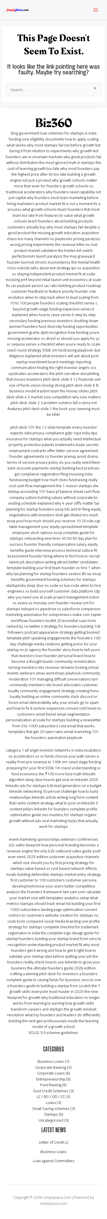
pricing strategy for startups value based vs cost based (52, 865)
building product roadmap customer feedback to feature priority (56, 288)
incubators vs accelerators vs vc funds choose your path (55, 753)
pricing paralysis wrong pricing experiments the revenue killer (55, 241)
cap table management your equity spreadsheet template (54, 524)
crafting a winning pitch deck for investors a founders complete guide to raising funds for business (52, 976)
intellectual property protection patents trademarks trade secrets (55, 442)
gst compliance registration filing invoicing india (53, 474)
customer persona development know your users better (54, 883)
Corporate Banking (50, 1067)
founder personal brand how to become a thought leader (54, 658)
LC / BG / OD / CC (51, 1096)
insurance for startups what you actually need (44, 439)
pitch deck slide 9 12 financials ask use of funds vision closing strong (55, 382)
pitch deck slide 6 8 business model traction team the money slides (53, 388)
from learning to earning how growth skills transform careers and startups (52, 1006)
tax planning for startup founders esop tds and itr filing (52, 506)
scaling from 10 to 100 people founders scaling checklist (54, 300)
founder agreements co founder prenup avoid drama (53, 456)
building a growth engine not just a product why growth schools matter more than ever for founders (53, 180)
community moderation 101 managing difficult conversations (54, 676)
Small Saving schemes (51, 1108)
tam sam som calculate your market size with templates (55, 894)
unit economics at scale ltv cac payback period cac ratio (53, 282)
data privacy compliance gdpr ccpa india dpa (60, 433)
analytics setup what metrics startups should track (52, 900)
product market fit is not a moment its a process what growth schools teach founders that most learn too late (54, 209)
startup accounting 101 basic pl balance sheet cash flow (54, 491)
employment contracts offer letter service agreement (53, 450)
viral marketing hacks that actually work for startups (68, 823)
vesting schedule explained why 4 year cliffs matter (51, 503)
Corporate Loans (51, 1073)
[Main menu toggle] (96, 10)
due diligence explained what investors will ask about (54, 353)
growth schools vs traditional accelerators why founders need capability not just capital (53, 191)
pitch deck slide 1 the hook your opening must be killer (61, 411)
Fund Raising (50, 1085)
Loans (51, 1102)
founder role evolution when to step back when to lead (52, 294)
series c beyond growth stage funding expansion (55, 306)
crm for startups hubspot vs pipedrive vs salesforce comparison (53, 605)
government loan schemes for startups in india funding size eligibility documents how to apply (52, 136)
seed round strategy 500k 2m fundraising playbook (50, 350)
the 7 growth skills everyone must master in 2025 (54, 988)
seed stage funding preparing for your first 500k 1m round (54, 765)
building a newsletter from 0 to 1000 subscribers (56, 723)
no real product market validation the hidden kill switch (55, 247)
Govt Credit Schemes (50, 1091)
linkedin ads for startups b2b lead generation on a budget (53, 785)
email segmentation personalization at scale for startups (48, 717)
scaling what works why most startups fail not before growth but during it (53, 144)
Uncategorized (51, 1120)
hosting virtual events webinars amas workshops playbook (53, 670)
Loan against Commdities (53, 1160)
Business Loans (51, 1061)
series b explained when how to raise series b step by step (54, 312)
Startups (51, 1114)
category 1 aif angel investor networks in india (44, 750)
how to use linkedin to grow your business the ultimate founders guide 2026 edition (55, 965)
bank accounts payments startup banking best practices (53, 468)
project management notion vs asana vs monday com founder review (56, 600)
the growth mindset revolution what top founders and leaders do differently (53, 1012)
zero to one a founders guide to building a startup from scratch (54, 982)
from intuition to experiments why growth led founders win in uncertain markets (52, 153)
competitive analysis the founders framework (50, 889)
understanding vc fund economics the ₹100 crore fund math (56, 771)
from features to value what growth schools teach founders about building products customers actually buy (50, 221)
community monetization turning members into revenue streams (52, 664)
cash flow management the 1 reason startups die (57, 485)
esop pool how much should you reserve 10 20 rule (50, 521)
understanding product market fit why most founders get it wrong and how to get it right (55, 947)
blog (14, 133)
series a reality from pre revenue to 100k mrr (52, 759)
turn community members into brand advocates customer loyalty (53, 684)
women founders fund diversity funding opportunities (53, 326)
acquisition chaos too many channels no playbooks (53, 235)
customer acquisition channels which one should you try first (56, 859)
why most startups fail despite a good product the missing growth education (54, 230)
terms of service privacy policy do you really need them (53, 462)
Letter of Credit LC (53, 1142)
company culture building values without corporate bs (53, 497)
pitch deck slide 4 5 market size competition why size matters (53, 394)
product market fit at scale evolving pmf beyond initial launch (50, 277)
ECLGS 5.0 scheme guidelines (53, 1032)
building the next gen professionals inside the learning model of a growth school (53, 1024)
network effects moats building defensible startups (51, 871)
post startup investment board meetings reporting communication (54, 361)
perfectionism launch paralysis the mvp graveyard (53, 256)
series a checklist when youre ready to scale (63, 344)
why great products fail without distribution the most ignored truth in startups (54, 159)
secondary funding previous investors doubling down (53, 320)
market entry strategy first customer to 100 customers (56, 877)
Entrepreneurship (50, 1079)
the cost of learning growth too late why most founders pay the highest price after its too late (54, 168)
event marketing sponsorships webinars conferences (53, 839)
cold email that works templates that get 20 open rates (52, 729)
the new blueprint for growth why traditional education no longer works (53, 997)
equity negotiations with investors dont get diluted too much (55, 512)
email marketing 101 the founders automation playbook (62, 734)
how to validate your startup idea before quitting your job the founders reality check (52, 956)
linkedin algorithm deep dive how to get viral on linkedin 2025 (53, 777)
